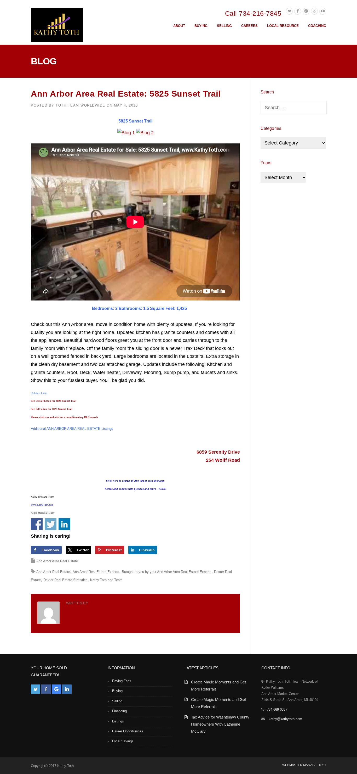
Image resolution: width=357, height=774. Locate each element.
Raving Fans (121, 681)
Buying (117, 691)
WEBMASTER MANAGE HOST (304, 765)
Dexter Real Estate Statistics (65, 580)
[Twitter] (289, 11)
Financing (119, 711)
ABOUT (179, 26)
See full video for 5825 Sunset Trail (51, 409)
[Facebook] (297, 11)
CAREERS (249, 26)
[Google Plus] (314, 11)
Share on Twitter (50, 524)
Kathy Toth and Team (106, 580)
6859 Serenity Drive (218, 452)
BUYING (201, 26)
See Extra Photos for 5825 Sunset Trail (53, 401)
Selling (117, 701)
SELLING (224, 26)
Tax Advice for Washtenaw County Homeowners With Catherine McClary (220, 724)
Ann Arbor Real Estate (53, 572)
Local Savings (123, 741)
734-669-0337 (277, 709)
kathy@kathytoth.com (285, 719)
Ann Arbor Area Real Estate (57, 561)
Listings (118, 721)
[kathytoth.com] (57, 26)
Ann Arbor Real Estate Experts (96, 572)
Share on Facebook (37, 524)
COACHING (317, 26)
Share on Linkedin (64, 524)
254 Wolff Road (223, 460)
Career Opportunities (127, 731)
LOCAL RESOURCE (283, 26)
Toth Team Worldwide (80, 105)
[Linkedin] (306, 11)
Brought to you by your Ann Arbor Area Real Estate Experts (166, 572)
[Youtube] (322, 11)
